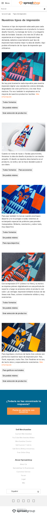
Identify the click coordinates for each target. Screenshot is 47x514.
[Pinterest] (28, 500)
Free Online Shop (23, 452)
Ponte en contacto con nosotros (23, 411)
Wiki (23, 483)
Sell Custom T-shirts (23, 445)
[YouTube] (33, 500)
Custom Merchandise (23, 434)
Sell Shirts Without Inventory (23, 449)
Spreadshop (5, 14)
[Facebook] (18, 500)
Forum (23, 475)
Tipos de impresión (19, 14)
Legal (23, 479)
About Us (23, 464)
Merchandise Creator (23, 441)
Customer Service (23, 472)
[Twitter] (13, 500)
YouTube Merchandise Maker (23, 438)
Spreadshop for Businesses (23, 468)
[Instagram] (23, 500)
